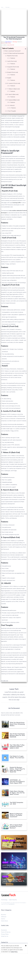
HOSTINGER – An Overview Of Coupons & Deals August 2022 (17, 781)
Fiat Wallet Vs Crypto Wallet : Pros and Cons (17, 757)
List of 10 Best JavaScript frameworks (14, 53)
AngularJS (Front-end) (13, 67)
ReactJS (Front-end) (12, 56)
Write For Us (4, 936)
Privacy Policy (5, 934)
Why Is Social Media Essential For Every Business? (16, 826)
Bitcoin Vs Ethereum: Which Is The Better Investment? (16, 815)
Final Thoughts (12, 111)
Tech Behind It (11, 904)
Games (3, 919)
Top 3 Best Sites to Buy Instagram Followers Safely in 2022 (17, 746)
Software (3, 917)
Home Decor (4, 921)
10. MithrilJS (11, 105)
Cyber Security (13, 900)
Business (5, 840)
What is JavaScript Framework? (12, 51)
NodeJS (9, 78)
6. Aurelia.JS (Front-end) (13, 83)
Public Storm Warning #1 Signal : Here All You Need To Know (17, 792)
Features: (12, 58)
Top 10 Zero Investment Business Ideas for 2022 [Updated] (17, 735)
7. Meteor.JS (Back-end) (13, 89)
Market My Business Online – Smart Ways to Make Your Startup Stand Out (17, 770)
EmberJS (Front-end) (12, 72)
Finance (12, 840)
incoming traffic (16, 202)
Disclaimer (4, 930)
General (5, 876)
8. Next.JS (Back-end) (12, 94)
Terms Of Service (5, 932)
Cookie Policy (14, 952)
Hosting (12, 862)
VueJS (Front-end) (12, 61)
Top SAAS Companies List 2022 (16, 803)
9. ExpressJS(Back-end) (13, 100)
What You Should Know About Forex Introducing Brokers (17, 724)
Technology (15, 41)
